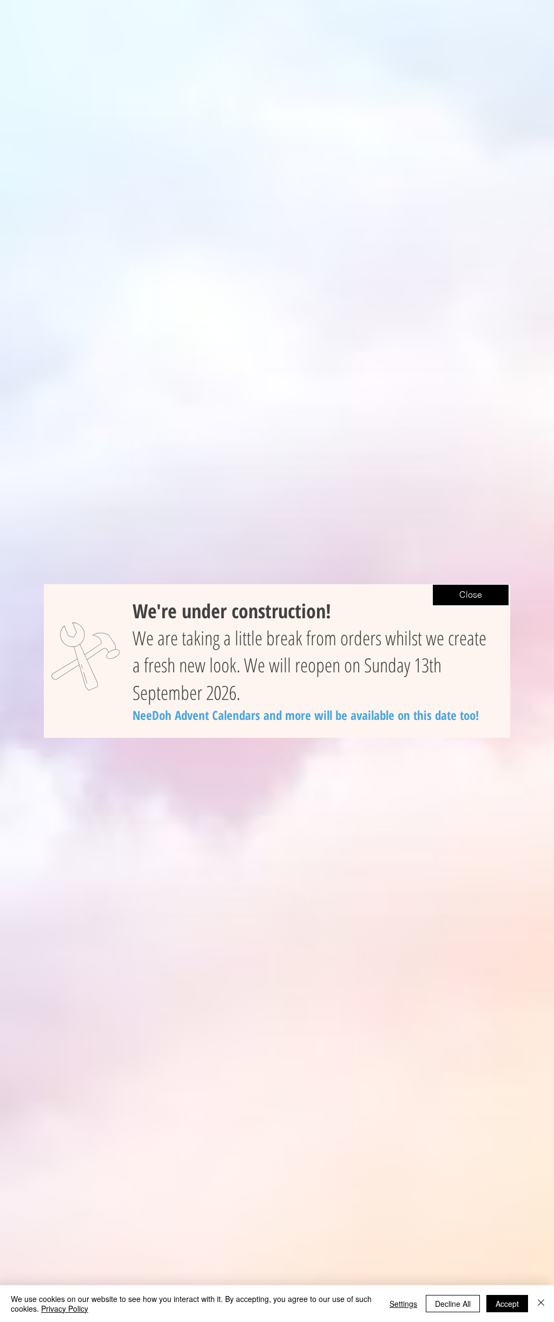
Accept (507, 1303)
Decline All (453, 1303)
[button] (470, 595)
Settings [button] (403, 1303)
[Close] (541, 1303)
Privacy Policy (64, 1308)
